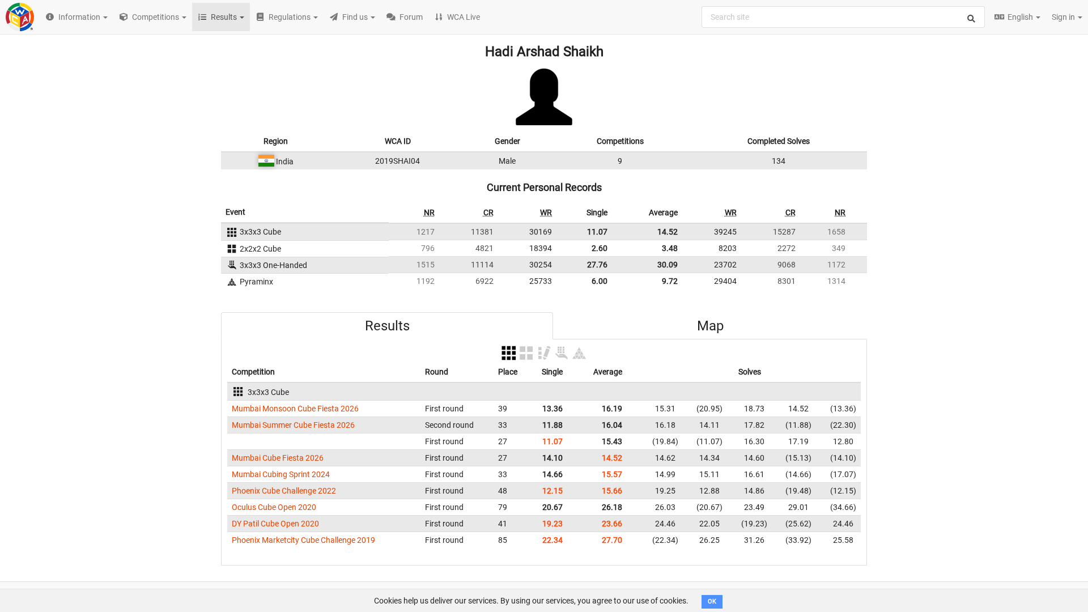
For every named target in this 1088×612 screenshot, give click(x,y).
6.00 (599, 281)
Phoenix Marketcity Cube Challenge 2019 (303, 540)
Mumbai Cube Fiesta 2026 (278, 457)
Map (710, 326)
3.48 (670, 248)
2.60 (599, 248)
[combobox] (843, 17)
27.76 (597, 264)
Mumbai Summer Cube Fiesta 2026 (293, 425)
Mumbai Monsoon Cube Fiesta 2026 (295, 408)
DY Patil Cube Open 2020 (275, 523)
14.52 (667, 231)
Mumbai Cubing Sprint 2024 (281, 474)
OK (712, 601)
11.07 (597, 231)
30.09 (667, 264)
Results (387, 326)
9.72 (670, 281)
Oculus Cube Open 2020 (274, 507)
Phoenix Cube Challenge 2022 (284, 490)
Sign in (1064, 17)
